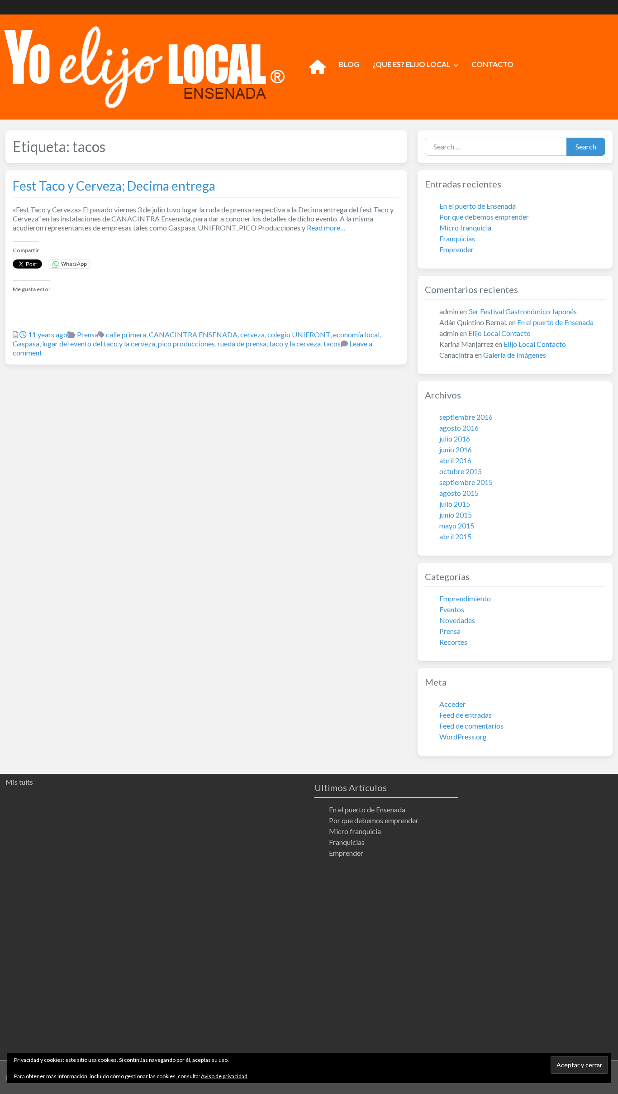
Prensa (87, 334)
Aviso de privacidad (224, 1076)
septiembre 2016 (466, 417)
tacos (332, 343)
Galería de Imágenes (514, 354)
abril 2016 (455, 460)
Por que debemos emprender (484, 216)
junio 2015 (455, 514)
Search (585, 146)
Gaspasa (26, 343)
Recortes (453, 642)
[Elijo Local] (144, 65)
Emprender (456, 249)
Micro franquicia (465, 227)
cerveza (252, 334)
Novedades (457, 620)
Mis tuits (19, 781)
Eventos (451, 609)
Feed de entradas (465, 714)
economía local (356, 334)
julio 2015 (454, 503)
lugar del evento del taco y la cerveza (98, 343)
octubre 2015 (460, 471)
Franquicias (457, 238)
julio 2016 (454, 438)
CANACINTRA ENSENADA (193, 334)
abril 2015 (455, 536)
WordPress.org (463, 736)
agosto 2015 (459, 493)
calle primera (126, 334)
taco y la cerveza (295, 343)
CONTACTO (492, 64)
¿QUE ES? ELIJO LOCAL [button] (411, 64)
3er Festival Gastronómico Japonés (522, 311)
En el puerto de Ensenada (477, 206)
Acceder (452, 704)
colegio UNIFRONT (298, 334)
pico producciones (186, 343)
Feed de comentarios (471, 725)
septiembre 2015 (466, 482)
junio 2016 (455, 449)
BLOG (349, 64)
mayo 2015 (456, 525)
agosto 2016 (459, 427)
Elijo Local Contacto (499, 333)
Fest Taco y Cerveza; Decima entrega (114, 185)
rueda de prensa (242, 343)
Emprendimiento (465, 598)
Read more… (325, 227)
